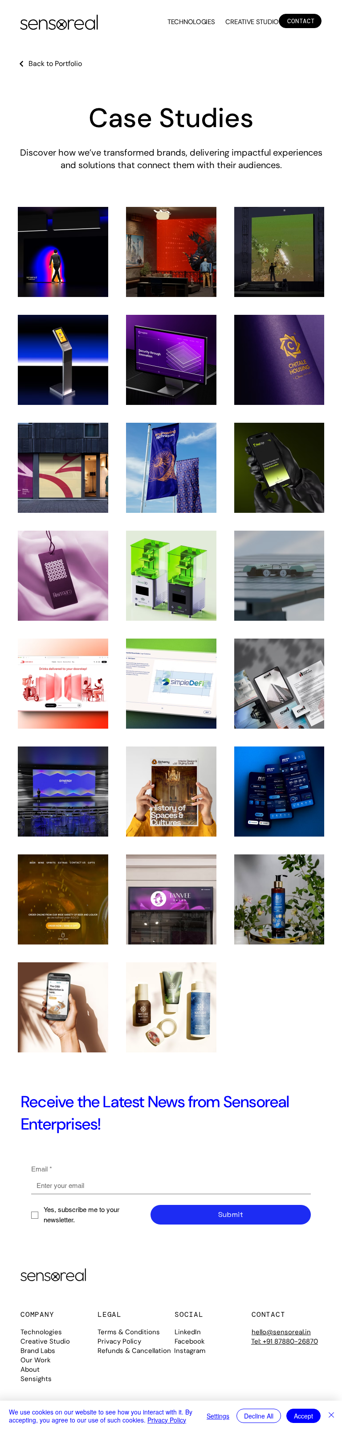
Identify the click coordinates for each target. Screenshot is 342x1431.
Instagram (189, 1350)
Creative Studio (45, 1341)
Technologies (41, 1332)
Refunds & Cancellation (134, 1350)
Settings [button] (218, 1415)
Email (41, 1169)
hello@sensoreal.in (281, 1332)
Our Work (35, 1360)
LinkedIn (188, 1332)
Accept (303, 1415)
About (30, 1369)
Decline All (258, 1415)
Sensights (36, 1378)
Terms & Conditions (129, 1332)
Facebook (190, 1341)
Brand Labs (37, 1350)
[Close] (331, 1416)
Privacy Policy (119, 1341)
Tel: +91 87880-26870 (284, 1341)
